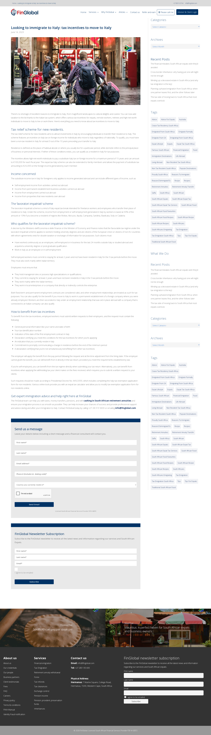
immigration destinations (162, 156)
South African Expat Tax (181, 199)
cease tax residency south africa (165, 125)
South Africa (164, 193)
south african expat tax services (164, 205)
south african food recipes (163, 217)
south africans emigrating (162, 229)
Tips (179, 235)
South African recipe (186, 217)
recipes (187, 180)
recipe (177, 180)
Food (195, 150)
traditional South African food (164, 242)
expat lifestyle (157, 144)
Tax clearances (40, 686)
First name (128, 671)
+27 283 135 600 (82, 668)
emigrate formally (186, 132)
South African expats (160, 199)
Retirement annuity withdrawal (47, 672)
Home (14, 3)
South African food (188, 205)
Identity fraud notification (14, 714)
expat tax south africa (185, 144)
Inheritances (39, 708)
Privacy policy (9, 700)
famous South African (160, 150)
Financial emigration (42, 663)
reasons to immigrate (180, 174)
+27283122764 (178, 3)
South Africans (178, 223)
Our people (8, 672)
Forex (36, 677)
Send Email (34, 504)
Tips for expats (191, 235)
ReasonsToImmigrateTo (161, 180)
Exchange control (41, 691)
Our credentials (10, 668)
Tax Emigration (40, 668)
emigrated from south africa (163, 132)
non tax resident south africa (164, 168)
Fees (5, 686)
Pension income (41, 695)
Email (126, 688)
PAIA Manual (9, 709)
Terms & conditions (11, 705)
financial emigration (181, 150)
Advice (154, 119)
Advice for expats (168, 119)
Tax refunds (39, 681)
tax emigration (182, 229)
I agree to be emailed (24, 572)
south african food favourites (163, 211)
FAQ (5, 691)
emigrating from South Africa (181, 138)
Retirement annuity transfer (183, 187)
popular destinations (188, 168)
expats (170, 144)
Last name (128, 679)
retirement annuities (160, 187)
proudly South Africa (160, 174)
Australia (182, 119)
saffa (154, 193)
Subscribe (34, 582)
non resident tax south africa (178, 162)
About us (7, 663)
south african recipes (160, 223)
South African (179, 193)
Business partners (11, 677)
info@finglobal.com (191, 3)
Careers (6, 695)
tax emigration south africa (162, 235)
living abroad (157, 162)
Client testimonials (11, 681)
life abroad (180, 156)
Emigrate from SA (159, 138)
